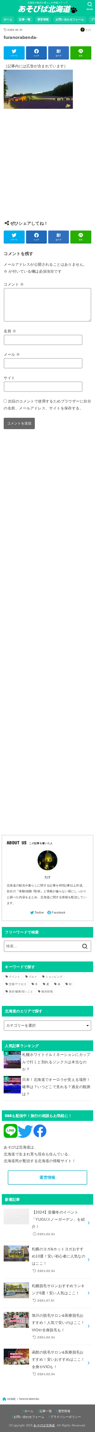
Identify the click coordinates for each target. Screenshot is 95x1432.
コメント (14, 284)
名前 (10, 331)
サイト (9, 378)
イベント (14, 976)
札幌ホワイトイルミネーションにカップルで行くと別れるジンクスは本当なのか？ (56, 1061)
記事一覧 (24, 19)
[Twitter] (36, 912)
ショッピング (53, 976)
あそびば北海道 (44, 1425)
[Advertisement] (47, 168)
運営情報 (43, 19)
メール (12, 354)
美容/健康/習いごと (21, 991)
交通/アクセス (18, 984)
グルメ (33, 976)
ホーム (8, 19)
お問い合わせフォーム (70, 19)
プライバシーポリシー (65, 1417)
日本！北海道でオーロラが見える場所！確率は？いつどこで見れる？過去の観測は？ (56, 1086)
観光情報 (47, 991)
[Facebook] (56, 912)
